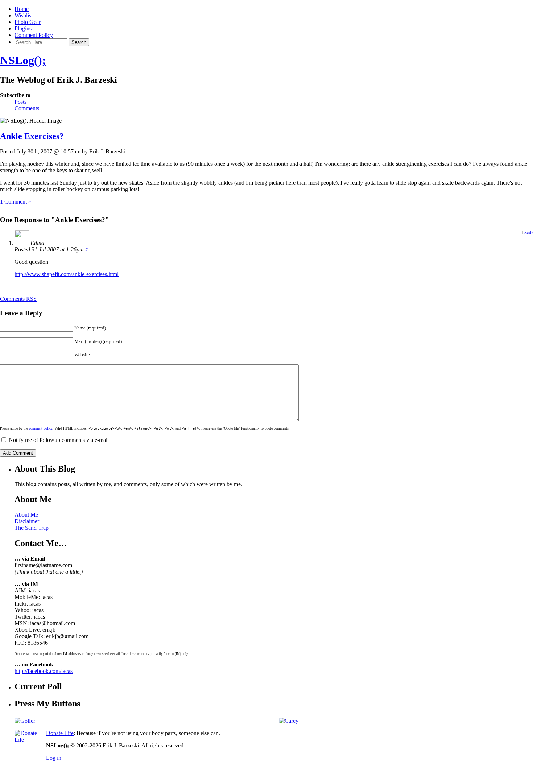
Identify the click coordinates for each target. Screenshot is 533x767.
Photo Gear (28, 22)
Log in (53, 758)
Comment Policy (34, 35)
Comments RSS (18, 299)
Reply (528, 232)
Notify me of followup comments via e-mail (59, 440)
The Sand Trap (32, 528)
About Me (26, 515)
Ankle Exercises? (32, 136)
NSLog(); (23, 60)
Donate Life (60, 733)
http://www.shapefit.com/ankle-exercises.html (67, 274)
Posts (20, 102)
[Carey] (288, 721)
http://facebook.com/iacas (44, 671)
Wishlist (24, 15)
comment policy (40, 428)
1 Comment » (15, 201)
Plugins (23, 28)
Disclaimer (27, 521)
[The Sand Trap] (25, 721)
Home (22, 9)
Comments (27, 108)
